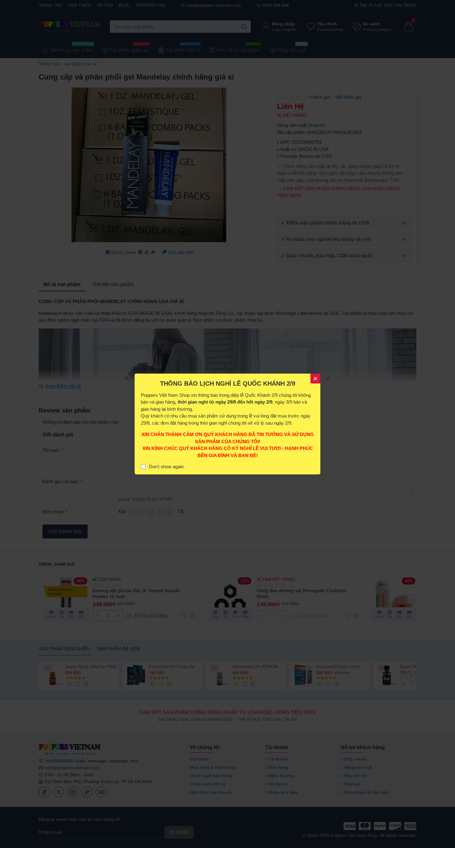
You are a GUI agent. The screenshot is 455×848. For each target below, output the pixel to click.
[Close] (315, 378)
